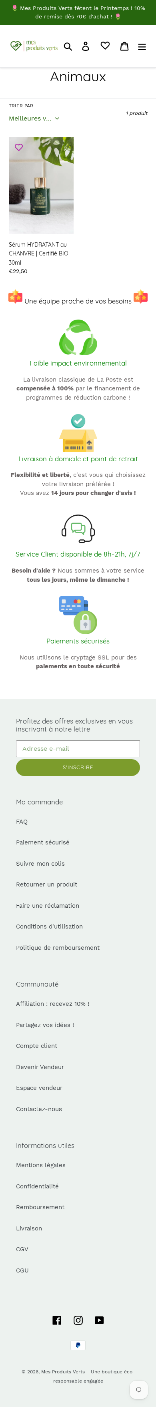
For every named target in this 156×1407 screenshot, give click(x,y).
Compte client (36, 1045)
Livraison (29, 1228)
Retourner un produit (46, 884)
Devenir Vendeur (40, 1067)
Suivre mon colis (40, 863)
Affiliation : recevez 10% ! (52, 1003)
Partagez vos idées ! (45, 1025)
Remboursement (40, 1207)
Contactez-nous (39, 1109)
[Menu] (142, 46)
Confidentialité (37, 1186)
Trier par (21, 106)
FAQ (22, 821)
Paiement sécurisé (43, 842)
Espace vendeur (39, 1087)
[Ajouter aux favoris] (19, 147)
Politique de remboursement (58, 947)
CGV (22, 1249)
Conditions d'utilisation (49, 926)
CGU (22, 1270)
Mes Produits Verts (63, 1372)
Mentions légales (41, 1165)
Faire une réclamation (47, 905)
